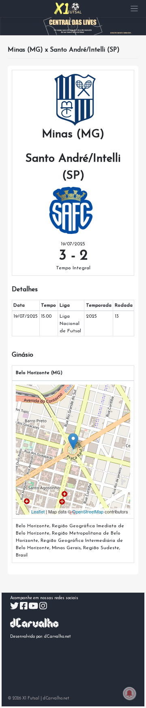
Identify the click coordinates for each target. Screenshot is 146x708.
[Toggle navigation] (134, 9)
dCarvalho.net (57, 636)
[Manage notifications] (129, 693)
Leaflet (38, 511)
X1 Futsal (30, 698)
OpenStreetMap (87, 511)
